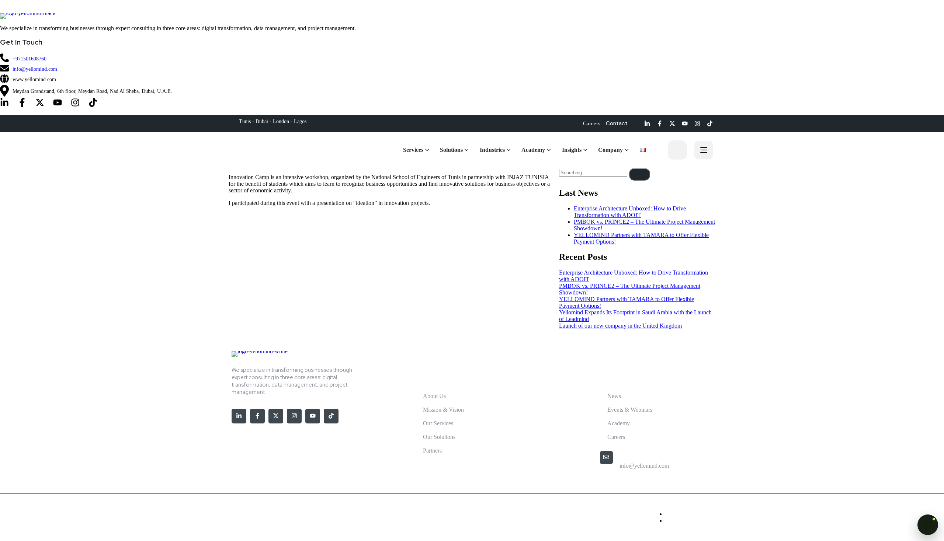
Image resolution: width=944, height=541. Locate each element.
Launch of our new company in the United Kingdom (620, 325)
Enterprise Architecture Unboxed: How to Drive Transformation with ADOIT (630, 211)
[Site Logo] (472, 16)
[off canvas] (703, 151)
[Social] (4, 103)
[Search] (639, 174)
